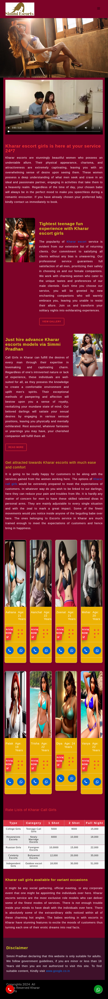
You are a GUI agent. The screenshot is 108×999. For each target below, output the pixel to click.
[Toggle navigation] (99, 9)
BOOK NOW (9, 631)
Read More (16, 447)
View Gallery (51, 321)
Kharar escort (76, 241)
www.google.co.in (58, 970)
